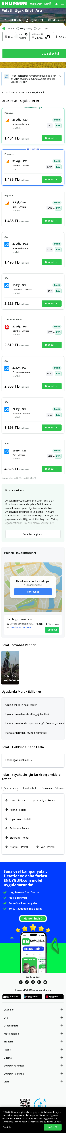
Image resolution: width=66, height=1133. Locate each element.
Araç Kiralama (11, 1033)
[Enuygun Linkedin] (39, 982)
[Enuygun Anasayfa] (14, 4)
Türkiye (21, 92)
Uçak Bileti (10, 92)
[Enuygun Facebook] (21, 982)
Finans (7, 1049)
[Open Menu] (62, 4)
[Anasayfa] (3, 92)
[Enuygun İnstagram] (27, 982)
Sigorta (8, 1057)
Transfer (8, 1041)
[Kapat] (60, 76)
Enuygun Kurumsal (14, 1065)
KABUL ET (52, 1127)
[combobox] (22, 37)
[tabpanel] (33, 42)
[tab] (12, 20)
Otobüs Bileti (11, 1025)
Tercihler (7, 1127)
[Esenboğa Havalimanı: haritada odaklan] (33, 625)
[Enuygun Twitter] (33, 982)
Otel (6, 1017)
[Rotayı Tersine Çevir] (16, 37)
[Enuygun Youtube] (45, 982)
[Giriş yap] (56, 3)
